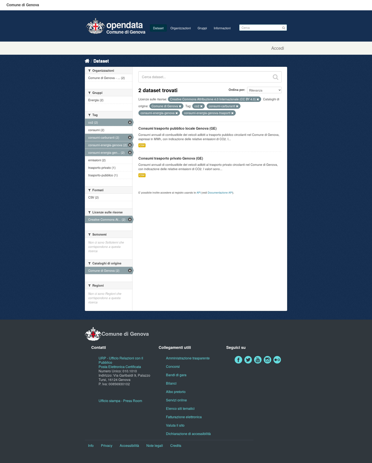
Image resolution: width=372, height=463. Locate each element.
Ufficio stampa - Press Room (120, 400)
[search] (275, 77)
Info (91, 445)
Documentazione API (220, 192)
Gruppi (202, 28)
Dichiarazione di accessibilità (188, 433)
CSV (142, 145)
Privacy (106, 445)
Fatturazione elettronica (184, 416)
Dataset (158, 28)
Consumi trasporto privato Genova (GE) (170, 158)
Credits (175, 445)
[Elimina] (258, 99)
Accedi (277, 48)
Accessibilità (129, 445)
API (199, 192)
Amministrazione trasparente (188, 358)
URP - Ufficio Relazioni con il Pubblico (121, 360)
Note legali (154, 445)
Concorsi (173, 366)
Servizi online (176, 400)
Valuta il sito (175, 425)
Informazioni (222, 28)
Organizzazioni (180, 28)
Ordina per (236, 89)
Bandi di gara (176, 374)
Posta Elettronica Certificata (120, 366)
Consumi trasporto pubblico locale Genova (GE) (177, 128)
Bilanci (171, 383)
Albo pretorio (176, 391)
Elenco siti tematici (180, 408)
